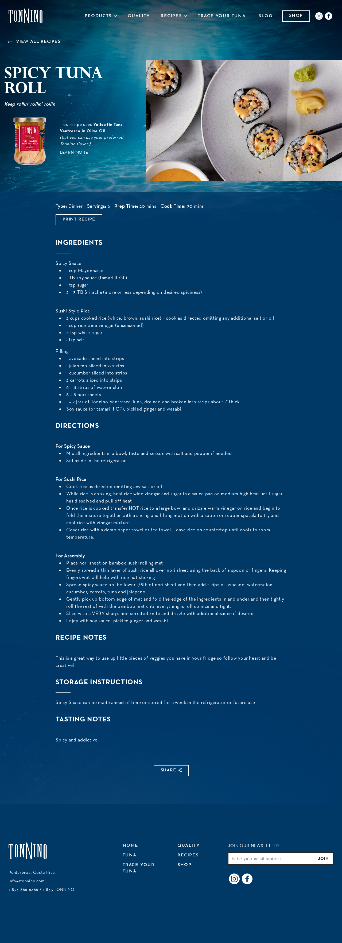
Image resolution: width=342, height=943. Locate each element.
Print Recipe (79, 219)
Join (323, 858)
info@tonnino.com (27, 880)
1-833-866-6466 (23, 889)
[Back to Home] (26, 16)
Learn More (74, 152)
